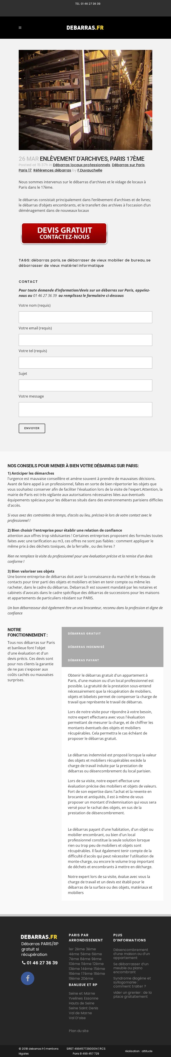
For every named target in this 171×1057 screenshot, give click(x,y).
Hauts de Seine (81, 1003)
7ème (74, 959)
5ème (85, 954)
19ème (74, 978)
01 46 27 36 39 (45, 295)
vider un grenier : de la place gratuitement (132, 995)
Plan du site (79, 1030)
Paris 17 (25, 170)
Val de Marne (80, 1013)
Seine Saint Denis (83, 1008)
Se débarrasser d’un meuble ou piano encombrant (131, 968)
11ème (86, 964)
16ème (74, 973)
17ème (87, 973)
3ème (91, 949)
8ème (85, 959)
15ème (99, 968)
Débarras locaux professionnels (81, 164)
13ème (74, 968)
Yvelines (76, 998)
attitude (147, 1051)
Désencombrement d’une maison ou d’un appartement (131, 954)
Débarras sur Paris (128, 164)
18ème (99, 973)
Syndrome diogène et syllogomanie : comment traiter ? (132, 982)
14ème (87, 968)
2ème (80, 949)
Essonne (91, 998)
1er (71, 949)
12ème (98, 964)
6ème (97, 954)
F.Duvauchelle (89, 170)
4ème (74, 954)
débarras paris (45, 260)
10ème (74, 964)
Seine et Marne (82, 993)
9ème (97, 959)
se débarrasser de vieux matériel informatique (85, 263)
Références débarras (52, 170)
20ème (87, 978)
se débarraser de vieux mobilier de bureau (103, 260)
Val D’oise (77, 1018)
